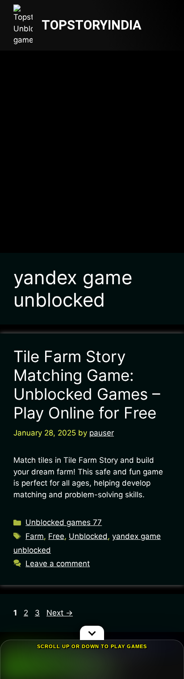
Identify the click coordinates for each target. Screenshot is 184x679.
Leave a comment (57, 563)
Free (56, 536)
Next (59, 612)
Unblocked (88, 536)
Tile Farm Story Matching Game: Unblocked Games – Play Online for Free (86, 384)
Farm (34, 536)
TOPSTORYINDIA (92, 25)
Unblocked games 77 (63, 522)
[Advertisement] (92, 147)
